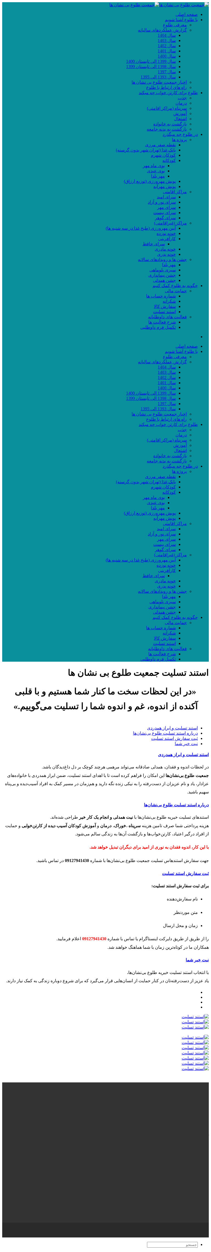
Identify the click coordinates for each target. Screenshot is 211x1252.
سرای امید (166, 197)
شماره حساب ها (161, 296)
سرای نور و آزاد (162, 202)
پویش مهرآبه (164, 186)
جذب (182, 98)
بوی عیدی (156, 171)
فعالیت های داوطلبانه (167, 317)
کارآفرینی (167, 238)
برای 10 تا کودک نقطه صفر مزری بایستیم (160, 1148)
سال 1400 (167, 56)
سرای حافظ (154, 244)
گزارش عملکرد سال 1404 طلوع (169, 1158)
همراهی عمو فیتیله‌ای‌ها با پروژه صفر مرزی (159, 1153)
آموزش (180, 113)
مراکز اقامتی (175, 191)
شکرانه (169, 301)
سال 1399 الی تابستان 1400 (151, 61)
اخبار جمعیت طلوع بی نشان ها (159, 82)
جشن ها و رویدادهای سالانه (162, 259)
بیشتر (204, 1173)
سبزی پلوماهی (162, 270)
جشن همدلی (164, 280)
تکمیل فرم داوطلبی (158, 327)
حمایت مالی (176, 290)
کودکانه (169, 160)
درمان (181, 103)
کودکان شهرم (163, 155)
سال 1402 (167, 45)
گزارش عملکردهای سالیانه (162, 30)
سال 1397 (167, 71)
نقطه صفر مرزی (160, 144)
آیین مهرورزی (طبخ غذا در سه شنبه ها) (141, 228)
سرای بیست (164, 212)
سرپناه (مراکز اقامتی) (167, 108)
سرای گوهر (165, 217)
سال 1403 (167, 40)
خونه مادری (165, 249)
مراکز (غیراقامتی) (170, 223)
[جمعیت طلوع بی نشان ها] (159, 4)
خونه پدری (166, 254)
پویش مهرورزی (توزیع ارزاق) (150, 181)
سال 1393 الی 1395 (158, 77)
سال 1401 (167, 51)
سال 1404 (167, 35)
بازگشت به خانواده (170, 124)
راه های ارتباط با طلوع (166, 87)
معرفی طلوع (175, 25)
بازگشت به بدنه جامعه (167, 129)
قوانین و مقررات (183, 1235)
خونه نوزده (166, 233)
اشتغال (180, 118)
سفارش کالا (165, 306)
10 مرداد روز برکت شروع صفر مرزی (164, 1163)
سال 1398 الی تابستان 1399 (151, 66)
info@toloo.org (195, 1215)
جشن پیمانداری (162, 275)
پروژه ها (179, 139)
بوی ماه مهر (154, 165)
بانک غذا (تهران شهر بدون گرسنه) (146, 150)
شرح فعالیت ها (162, 322)
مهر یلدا (158, 176)
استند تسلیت (164, 311)
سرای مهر (166, 207)
